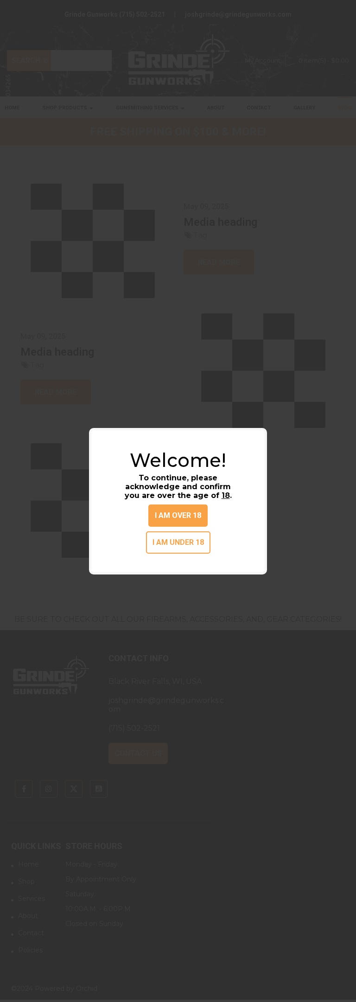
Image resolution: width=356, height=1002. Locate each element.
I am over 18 (178, 515)
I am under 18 (178, 542)
